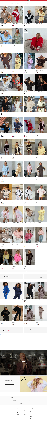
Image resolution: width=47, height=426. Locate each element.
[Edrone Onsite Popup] (23, 213)
